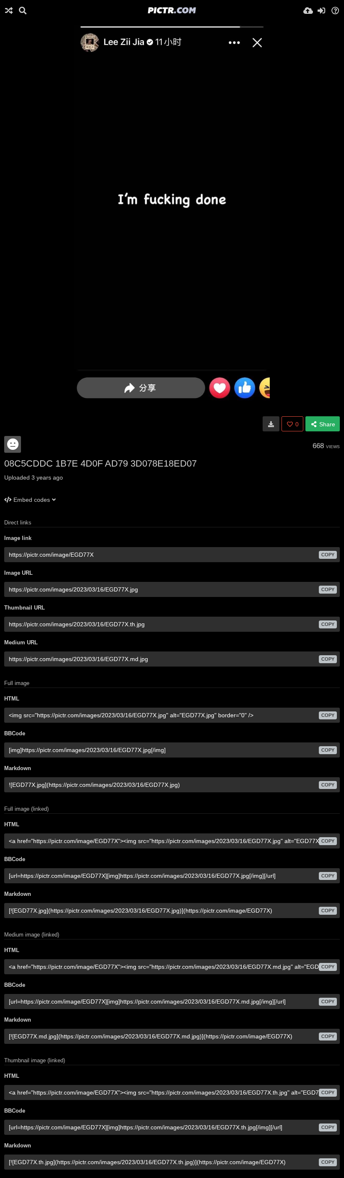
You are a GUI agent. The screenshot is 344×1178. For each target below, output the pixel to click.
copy (327, 554)
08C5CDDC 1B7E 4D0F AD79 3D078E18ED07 (100, 463)
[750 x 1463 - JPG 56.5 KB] (271, 423)
